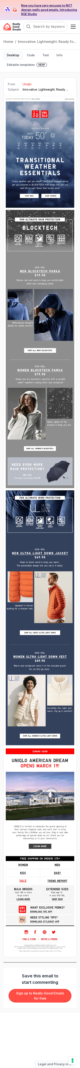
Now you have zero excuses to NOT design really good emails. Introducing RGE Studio (49, 10)
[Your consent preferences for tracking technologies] (72, 1060)
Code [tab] (31, 55)
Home (8, 41)
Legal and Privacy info (54, 1064)
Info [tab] (60, 55)
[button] (72, 27)
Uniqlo (27, 84)
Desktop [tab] (13, 55)
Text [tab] (45, 55)
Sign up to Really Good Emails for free (40, 995)
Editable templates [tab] (26, 65)
